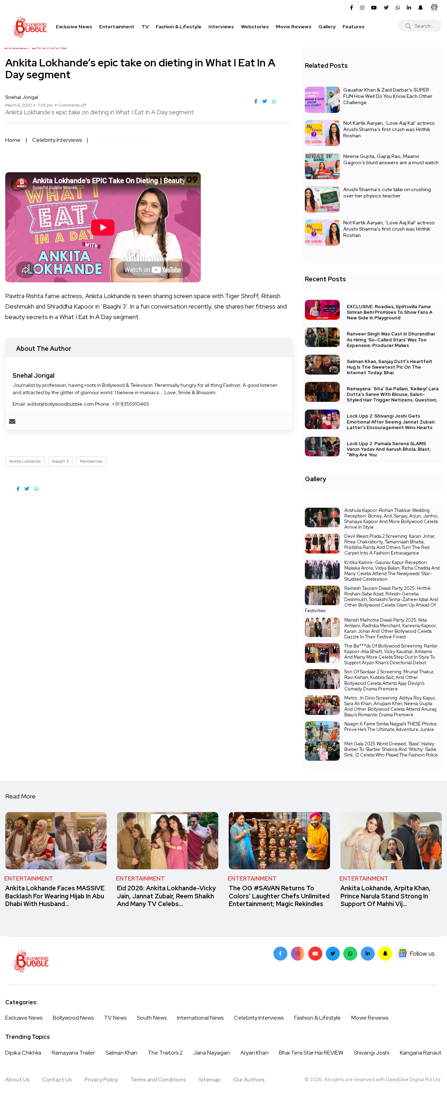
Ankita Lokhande (25, 461)
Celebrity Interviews (57, 140)
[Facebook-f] (280, 954)
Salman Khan (121, 1052)
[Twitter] (333, 954)
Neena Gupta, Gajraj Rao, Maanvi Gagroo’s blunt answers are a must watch (391, 159)
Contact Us (57, 1079)
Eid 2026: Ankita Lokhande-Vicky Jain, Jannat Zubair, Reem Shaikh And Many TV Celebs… (166, 896)
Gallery (327, 26)
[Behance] (403, 954)
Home (13, 140)
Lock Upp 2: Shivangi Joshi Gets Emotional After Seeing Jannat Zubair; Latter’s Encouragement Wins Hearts (391, 421)
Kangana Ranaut (420, 1052)
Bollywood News (73, 1017)
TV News (115, 1017)
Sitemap (210, 1079)
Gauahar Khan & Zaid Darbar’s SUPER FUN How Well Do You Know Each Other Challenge (387, 96)
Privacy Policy (101, 1079)
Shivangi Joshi (371, 1052)
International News (200, 1017)
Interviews (221, 26)
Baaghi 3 (60, 461)
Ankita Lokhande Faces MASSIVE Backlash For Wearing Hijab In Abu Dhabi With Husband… (54, 896)
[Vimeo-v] (350, 954)
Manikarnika (91, 461)
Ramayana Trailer (73, 1052)
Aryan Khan (254, 1052)
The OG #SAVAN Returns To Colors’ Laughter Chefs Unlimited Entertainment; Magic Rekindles (279, 896)
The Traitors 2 (165, 1052)
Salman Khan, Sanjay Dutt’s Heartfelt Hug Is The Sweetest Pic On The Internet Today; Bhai (389, 367)
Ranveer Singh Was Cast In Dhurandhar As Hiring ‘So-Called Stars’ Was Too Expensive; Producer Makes (391, 339)
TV (145, 26)
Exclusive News (74, 26)
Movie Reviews (294, 26)
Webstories (255, 26)
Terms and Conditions (158, 1079)
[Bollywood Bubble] (29, 27)
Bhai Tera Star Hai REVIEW (311, 1052)
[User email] (12, 421)
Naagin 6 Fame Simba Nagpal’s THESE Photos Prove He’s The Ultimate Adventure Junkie (390, 726)
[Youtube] (315, 954)
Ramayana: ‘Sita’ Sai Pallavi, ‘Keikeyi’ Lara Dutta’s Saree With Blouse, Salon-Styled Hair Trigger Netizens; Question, (393, 394)
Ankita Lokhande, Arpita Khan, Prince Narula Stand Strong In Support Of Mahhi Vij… (385, 896)
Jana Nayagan (211, 1052)
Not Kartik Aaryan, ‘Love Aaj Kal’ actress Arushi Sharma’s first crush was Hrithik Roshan (389, 129)
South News (152, 1017)
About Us (17, 1079)
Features (354, 26)
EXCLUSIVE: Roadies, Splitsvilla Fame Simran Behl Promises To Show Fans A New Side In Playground (389, 312)
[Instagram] (298, 954)
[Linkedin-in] (368, 954)
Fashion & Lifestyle (178, 26)
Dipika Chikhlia (23, 1052)
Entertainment (116, 26)
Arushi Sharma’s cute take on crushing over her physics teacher (387, 192)
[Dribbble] (385, 954)
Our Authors (249, 1079)
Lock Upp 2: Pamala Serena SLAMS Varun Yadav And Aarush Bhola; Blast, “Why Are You (389, 449)
